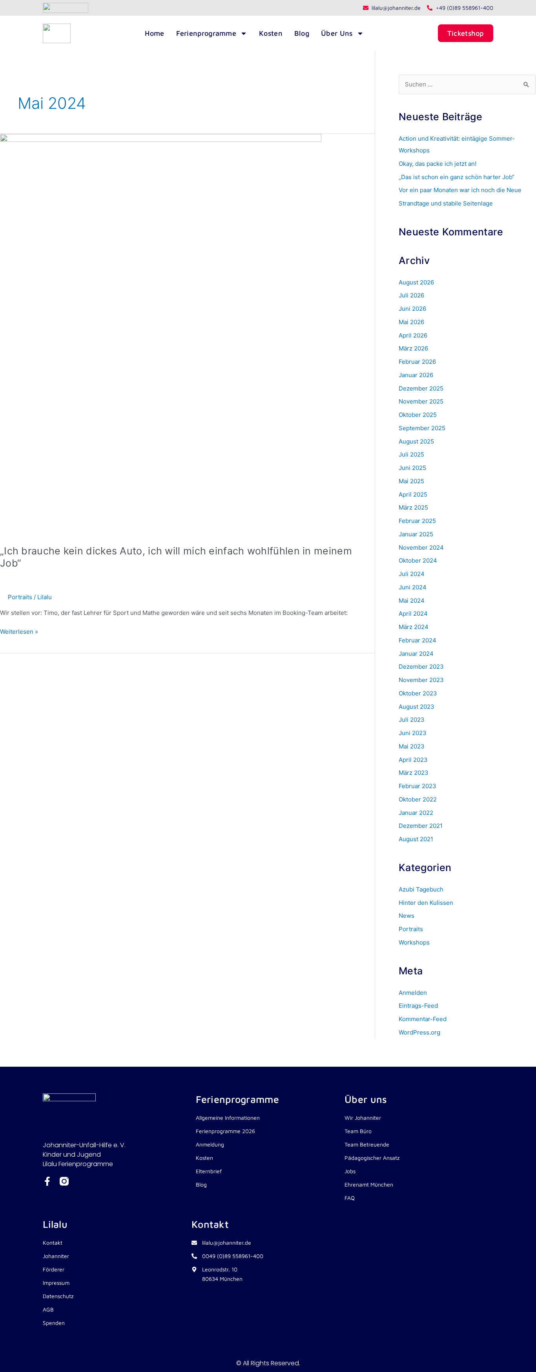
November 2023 (421, 680)
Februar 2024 (417, 640)
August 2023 (416, 706)
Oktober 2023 (418, 693)
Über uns (336, 33)
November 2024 (421, 547)
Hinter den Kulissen (426, 902)
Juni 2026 (412, 308)
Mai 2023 (412, 746)
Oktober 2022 (418, 799)
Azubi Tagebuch (421, 889)
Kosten (271, 33)
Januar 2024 (416, 653)
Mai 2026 (411, 322)
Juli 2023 (412, 719)
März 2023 (413, 772)
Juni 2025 (412, 467)
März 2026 (413, 348)
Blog (301, 33)
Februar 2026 (417, 361)
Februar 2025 (417, 521)
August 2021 (416, 839)
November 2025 (421, 401)
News (406, 915)
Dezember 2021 (421, 825)
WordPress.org (419, 1032)
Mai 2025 (411, 481)
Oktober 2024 (418, 560)
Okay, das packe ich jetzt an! (437, 163)
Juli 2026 (411, 295)
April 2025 (413, 494)
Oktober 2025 (418, 414)
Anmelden (413, 992)
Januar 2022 (416, 812)
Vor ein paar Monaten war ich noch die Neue (460, 190)
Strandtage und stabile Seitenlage (446, 203)
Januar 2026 (416, 375)
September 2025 (422, 428)
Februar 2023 (417, 786)
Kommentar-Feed (423, 1019)
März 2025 (413, 507)
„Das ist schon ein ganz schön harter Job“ (456, 177)
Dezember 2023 (421, 666)
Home (154, 33)
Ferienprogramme (206, 33)
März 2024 (413, 627)
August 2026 (416, 282)
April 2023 (413, 759)
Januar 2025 (416, 534)
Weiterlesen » (19, 631)
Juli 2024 (412, 574)
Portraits (20, 597)
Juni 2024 (413, 587)
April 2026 (413, 335)
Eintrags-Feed (418, 1005)
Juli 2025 (411, 454)
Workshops (414, 942)
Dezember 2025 (421, 388)
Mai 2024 (412, 600)
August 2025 (416, 441)
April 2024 (413, 613)
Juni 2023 (413, 733)
